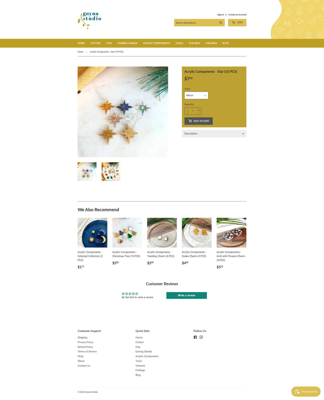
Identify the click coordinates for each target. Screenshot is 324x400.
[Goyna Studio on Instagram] (201, 337)
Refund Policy (85, 347)
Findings (211, 43)
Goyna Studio (91, 392)
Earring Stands (127, 43)
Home (81, 43)
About (81, 361)
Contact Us (84, 365)
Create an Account (237, 14)
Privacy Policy (85, 342)
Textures (194, 43)
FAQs (81, 356)
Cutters (95, 43)
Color (187, 88)
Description (190, 133)
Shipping (82, 337)
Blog (226, 43)
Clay (109, 43)
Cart (239, 22)
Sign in (220, 14)
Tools (179, 43)
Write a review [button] (186, 295)
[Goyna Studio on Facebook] (195, 337)
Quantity (189, 104)
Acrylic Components (156, 43)
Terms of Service (87, 351)
